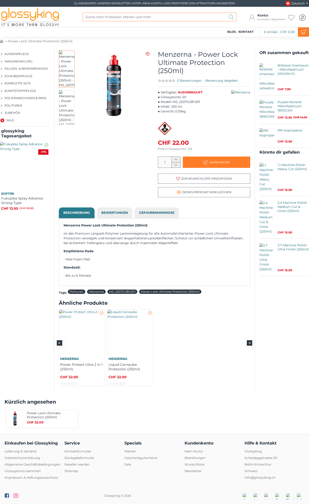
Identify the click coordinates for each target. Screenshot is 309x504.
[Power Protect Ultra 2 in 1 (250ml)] (82, 332)
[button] (204, 179)
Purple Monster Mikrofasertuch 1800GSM (290, 106)
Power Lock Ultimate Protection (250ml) (170, 291)
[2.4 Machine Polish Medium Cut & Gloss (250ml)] (266, 217)
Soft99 (7, 194)
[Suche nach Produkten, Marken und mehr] (231, 17)
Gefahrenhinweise (156, 213)
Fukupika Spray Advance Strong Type (22, 200)
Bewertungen (114, 213)
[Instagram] (15, 495)
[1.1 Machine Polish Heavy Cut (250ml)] (266, 177)
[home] (1, 41)
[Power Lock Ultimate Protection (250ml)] (15, 419)
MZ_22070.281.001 (122, 291)
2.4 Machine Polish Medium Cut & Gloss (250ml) (292, 207)
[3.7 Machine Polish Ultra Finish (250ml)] (266, 257)
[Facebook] (6, 495)
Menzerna (96, 291)
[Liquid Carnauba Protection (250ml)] (130, 332)
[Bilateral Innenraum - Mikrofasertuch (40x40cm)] (266, 77)
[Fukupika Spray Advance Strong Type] (25, 166)
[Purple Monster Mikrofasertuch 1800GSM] (266, 109)
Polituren (76, 291)
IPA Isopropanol (290, 130)
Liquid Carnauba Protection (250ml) (124, 366)
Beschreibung (76, 213)
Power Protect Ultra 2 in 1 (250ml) (81, 366)
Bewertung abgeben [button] (221, 80)
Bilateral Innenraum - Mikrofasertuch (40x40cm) (293, 69)
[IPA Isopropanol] (266, 135)
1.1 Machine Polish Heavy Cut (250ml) (292, 167)
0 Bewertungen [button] (189, 80)
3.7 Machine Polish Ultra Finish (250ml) (293, 247)
